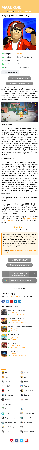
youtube (26, 440)
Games (10, 11)
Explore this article (10, 72)
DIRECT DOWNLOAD (20, 83)
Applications (17, 11)
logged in (14, 296)
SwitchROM (19, 446)
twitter (21, 440)
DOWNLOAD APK (21, 78)
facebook (16, 440)
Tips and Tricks (27, 11)
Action (19, 54)
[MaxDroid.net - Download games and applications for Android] (19, 7)
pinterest (12, 440)
